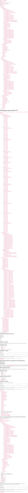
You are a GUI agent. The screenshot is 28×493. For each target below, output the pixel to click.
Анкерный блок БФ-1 (5, 263)
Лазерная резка (5, 46)
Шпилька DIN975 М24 (6, 325)
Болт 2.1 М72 (6, 150)
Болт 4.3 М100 (6, 189)
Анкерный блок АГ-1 (5, 261)
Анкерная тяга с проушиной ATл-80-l (9, 296)
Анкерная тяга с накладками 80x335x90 (9, 305)
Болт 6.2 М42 (6, 220)
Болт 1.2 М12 (5, 129)
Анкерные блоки (5, 28)
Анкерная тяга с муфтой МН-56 (8, 272)
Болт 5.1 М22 (6, 194)
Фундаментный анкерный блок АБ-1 (9, 81)
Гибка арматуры (5, 103)
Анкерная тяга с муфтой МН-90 (8, 275)
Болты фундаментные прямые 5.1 (8, 19)
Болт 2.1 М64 (6, 149)
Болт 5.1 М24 (6, 195)
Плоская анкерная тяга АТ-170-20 (8, 313)
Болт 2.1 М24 (6, 144)
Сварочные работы (5, 99)
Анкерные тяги (5, 90)
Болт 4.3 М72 (6, 187)
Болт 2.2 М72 (6, 154)
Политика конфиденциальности (4, 418)
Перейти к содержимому (3, 0)
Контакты (2, 57)
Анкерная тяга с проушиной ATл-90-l (9, 297)
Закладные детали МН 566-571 (8, 243)
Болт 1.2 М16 (5, 130)
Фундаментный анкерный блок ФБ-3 (9, 89)
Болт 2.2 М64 (6, 153)
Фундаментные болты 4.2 (6, 176)
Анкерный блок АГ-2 (5, 262)
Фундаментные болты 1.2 (6, 127)
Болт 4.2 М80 (6, 180)
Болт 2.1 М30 (6, 145)
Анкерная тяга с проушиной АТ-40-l (9, 285)
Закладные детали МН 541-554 (8, 241)
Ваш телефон (2, 354)
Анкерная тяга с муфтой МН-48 (8, 271)
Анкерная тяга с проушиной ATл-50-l (9, 292)
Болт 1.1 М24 (5, 122)
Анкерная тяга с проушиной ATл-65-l (9, 295)
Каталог (1, 113)
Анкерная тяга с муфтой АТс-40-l (8, 277)
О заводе (2, 108)
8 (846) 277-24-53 (2, 5)
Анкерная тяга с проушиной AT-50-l (9, 286)
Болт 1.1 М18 (5, 120)
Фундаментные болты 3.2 (6, 167)
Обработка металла (4, 44)
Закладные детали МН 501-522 (8, 238)
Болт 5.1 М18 (5, 193)
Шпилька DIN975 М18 (5, 323)
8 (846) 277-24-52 (2, 4)
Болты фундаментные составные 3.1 (9, 66)
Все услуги (4, 45)
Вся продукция (5, 8)
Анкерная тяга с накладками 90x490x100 (9, 307)
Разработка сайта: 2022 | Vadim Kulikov (5, 420)
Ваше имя (1, 383)
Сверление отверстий (6, 49)
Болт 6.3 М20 (6, 226)
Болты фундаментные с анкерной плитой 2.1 (10, 12)
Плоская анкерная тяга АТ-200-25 (8, 314)
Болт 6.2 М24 (6, 218)
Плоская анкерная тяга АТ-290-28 (8, 317)
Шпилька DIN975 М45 (6, 330)
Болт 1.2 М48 (6, 137)
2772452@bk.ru (3, 380)
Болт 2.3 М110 (6, 159)
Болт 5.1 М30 (6, 196)
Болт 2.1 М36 (6, 146)
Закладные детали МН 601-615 (8, 244)
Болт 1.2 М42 (6, 136)
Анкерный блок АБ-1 (5, 259)
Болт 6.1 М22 (6, 207)
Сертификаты (4, 107)
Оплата (4, 54)
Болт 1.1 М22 (5, 121)
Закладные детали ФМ (7, 76)
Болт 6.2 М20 (6, 216)
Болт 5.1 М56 (6, 199)
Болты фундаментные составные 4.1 (9, 16)
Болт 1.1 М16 (5, 119)
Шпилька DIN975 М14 (5, 322)
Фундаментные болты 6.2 (6, 212)
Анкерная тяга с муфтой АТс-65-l (8, 280)
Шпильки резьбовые (5, 43)
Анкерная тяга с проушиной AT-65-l (9, 288)
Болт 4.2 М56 (6, 178)
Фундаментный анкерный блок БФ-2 (9, 34)
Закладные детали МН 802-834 (8, 248)
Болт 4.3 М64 (6, 186)
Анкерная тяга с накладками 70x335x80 (9, 304)
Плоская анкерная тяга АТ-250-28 (8, 316)
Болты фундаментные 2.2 (7, 13)
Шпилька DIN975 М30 (6, 326)
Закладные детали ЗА (7, 25)
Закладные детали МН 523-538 (8, 239)
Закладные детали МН (7, 75)
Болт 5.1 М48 (6, 198)
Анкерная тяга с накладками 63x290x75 (9, 302)
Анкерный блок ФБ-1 (5, 265)
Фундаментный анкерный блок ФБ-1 (9, 36)
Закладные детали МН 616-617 (8, 245)
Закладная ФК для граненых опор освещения (10, 252)
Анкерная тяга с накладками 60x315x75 (9, 301)
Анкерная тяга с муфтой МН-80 (8, 274)
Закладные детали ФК (7, 26)
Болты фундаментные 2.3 (7, 14)
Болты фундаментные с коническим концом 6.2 (10, 72)
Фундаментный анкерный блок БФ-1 (9, 85)
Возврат (4, 55)
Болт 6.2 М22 (6, 217)
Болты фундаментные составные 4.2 (9, 17)
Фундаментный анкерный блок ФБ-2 (9, 37)
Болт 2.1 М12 (5, 140)
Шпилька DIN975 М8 (5, 319)
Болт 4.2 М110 (6, 182)
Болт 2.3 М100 (6, 158)
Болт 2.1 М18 (5, 142)
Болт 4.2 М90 (6, 181)
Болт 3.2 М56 (6, 169)
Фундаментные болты (6, 9)
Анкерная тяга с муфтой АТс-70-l (8, 281)
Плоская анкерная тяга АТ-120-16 (8, 310)
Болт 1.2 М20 (6, 132)
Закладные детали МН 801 (7, 247)
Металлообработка (4, 405)
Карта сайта (1, 419)
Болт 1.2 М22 (6, 133)
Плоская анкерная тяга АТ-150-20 (8, 312)
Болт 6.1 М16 (5, 205)
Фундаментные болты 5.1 (6, 190)
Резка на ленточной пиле (6, 50)
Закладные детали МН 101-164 (8, 235)
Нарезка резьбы (5, 48)
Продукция (2, 7)
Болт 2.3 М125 (6, 160)
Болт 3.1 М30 (6, 164)
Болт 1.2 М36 (6, 135)
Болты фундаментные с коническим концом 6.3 (10, 21)
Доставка (4, 53)
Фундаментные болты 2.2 (6, 151)
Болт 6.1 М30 (6, 209)
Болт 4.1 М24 (6, 172)
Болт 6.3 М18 (6, 225)
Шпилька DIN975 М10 (5, 320)
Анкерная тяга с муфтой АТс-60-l (8, 279)
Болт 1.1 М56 (5, 126)
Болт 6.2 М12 (6, 214)
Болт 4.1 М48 (6, 175)
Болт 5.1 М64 (6, 200)
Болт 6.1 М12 (5, 204)
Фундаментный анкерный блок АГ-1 (9, 32)
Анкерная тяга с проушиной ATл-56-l (9, 293)
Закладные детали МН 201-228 (8, 236)
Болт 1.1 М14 (5, 118)
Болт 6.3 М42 (6, 230)
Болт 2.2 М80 (6, 155)
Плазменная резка (5, 98)
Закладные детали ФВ (7, 27)
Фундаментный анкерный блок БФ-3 (9, 35)
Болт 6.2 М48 (6, 221)
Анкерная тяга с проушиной (8, 93)
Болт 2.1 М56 (6, 148)
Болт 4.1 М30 (6, 173)
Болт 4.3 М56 (6, 185)
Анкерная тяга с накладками (8, 41)
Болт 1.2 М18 (5, 131)
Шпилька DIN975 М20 (6, 324)
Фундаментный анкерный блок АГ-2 (9, 84)
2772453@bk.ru (3, 378)
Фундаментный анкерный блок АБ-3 (9, 31)
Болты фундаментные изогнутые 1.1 (9, 62)
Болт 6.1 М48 (6, 211)
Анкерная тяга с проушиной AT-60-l (9, 287)
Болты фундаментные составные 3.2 (9, 67)
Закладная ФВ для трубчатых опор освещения (10, 256)
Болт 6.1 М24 (6, 208)
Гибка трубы (4, 102)
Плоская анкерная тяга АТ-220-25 (8, 315)
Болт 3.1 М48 (6, 166)
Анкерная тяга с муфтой (7, 40)
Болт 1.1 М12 (5, 117)
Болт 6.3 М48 (6, 231)
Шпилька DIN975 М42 (6, 329)
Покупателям (3, 52)
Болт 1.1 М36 (5, 124)
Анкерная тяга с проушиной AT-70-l (9, 289)
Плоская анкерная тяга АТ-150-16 (8, 311)
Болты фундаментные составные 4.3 (9, 18)
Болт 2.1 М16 (5, 141)
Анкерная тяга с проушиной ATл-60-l (9, 294)
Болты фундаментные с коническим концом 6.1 (10, 71)
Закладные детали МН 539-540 (8, 240)
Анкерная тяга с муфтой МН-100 (8, 276)
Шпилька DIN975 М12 (5, 321)
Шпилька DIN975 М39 (6, 328)
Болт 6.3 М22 (6, 227)
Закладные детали (5, 22)
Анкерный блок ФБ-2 (5, 266)
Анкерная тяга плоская (7, 94)
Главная (2, 58)
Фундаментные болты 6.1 (6, 202)
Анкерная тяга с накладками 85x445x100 (9, 306)
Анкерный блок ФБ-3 (5, 267)
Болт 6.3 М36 (6, 229)
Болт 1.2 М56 (6, 138)
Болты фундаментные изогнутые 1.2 (9, 63)
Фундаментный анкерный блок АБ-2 (9, 30)
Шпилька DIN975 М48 (6, 331)
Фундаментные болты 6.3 (6, 222)
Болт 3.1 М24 (6, 163)
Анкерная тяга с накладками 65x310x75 (9, 303)
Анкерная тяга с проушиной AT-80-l (9, 290)
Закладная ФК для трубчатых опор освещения (10, 253)
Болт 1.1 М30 (5, 123)
